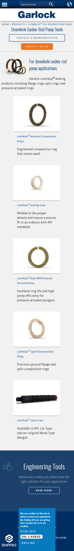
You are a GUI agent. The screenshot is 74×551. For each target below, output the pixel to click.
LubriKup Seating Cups (31, 205)
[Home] (37, 17)
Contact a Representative (37, 38)
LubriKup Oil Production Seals (50, 24)
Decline (28, 543)
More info (28, 531)
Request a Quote (37, 46)
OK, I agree (31, 536)
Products (18, 24)
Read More (44, 490)
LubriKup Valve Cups (30, 420)
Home (5, 24)
